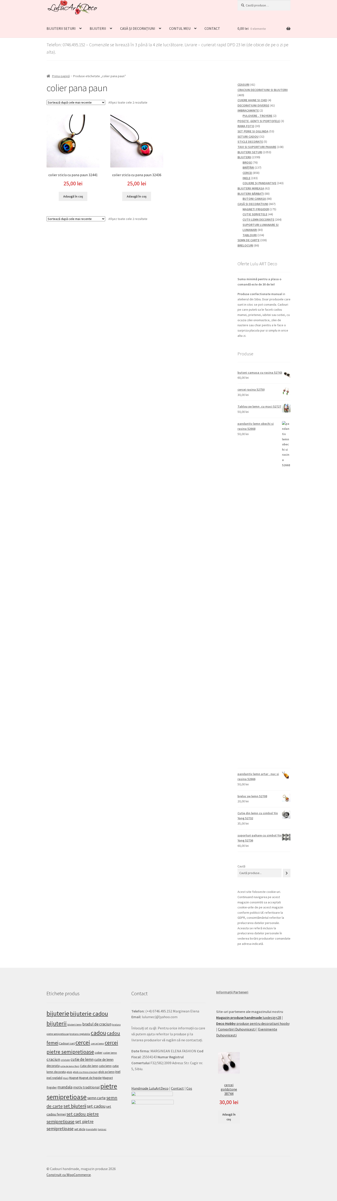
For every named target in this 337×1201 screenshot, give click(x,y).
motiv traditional (86, 1087)
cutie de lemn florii (69, 1066)
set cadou (96, 1106)
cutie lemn (105, 1066)
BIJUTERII (98, 28)
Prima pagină (61, 76)
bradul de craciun (96, 1024)
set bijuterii (75, 1106)
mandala (65, 1087)
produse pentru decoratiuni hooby (253, 1023)
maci (66, 1078)
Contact (177, 1088)
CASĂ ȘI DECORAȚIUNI (137, 28)
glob (69, 1072)
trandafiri (91, 1129)
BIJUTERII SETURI (61, 28)
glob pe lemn (106, 1072)
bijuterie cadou (89, 1013)
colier (98, 1052)
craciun (53, 1059)
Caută (241, 866)
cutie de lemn (82, 1059)
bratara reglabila (79, 1034)
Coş (189, 1088)
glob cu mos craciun (85, 1072)
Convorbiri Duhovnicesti (237, 1029)
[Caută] (286, 873)
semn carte (96, 1097)
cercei (82, 1042)
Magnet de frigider (90, 1078)
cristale (65, 1059)
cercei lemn (97, 1043)
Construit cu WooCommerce (69, 1174)
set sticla (79, 1129)
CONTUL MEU (180, 28)
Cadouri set (67, 1043)
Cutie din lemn (89, 1066)
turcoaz (102, 1129)
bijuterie (58, 1013)
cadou (98, 1032)
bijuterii (57, 1023)
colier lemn (110, 1052)
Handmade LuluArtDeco (149, 1088)
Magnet (73, 1078)
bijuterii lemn (74, 1024)
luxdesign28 (248, 1017)
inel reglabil (54, 1078)
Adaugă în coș (73, 196)
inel (117, 1071)
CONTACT (212, 28)
